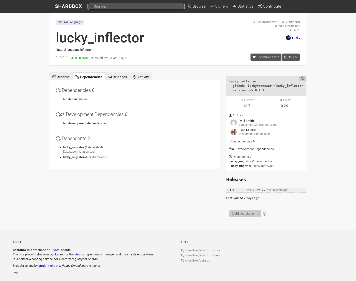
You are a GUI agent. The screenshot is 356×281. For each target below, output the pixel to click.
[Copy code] (302, 78)
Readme (63, 77)
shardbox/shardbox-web (202, 255)
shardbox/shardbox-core (202, 250)
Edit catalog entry (247, 213)
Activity (142, 77)
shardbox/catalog (197, 260)
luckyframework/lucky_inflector (277, 22)
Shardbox (68, 6)
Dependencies (91, 77)
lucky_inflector (100, 38)
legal (16, 272)
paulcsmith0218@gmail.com (258, 125)
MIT (247, 106)
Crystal (55, 250)
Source (292, 57)
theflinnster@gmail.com (254, 134)
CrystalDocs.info (267, 57)
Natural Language (69, 22)
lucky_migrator (74, 147)
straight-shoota (49, 265)
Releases (119, 77)
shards (79, 254)
